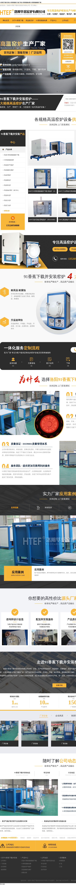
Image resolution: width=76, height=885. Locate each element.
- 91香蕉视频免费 (26, 863)
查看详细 (59, 685)
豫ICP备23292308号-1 (62, 880)
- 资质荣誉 (3, 869)
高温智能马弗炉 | (69, 105)
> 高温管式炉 (7, 185)
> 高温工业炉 (7, 205)
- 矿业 (60, 863)
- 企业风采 (3, 866)
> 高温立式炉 (7, 200)
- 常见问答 (43, 863)
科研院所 (48, 508)
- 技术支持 (43, 869)
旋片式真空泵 (45, 838)
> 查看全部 (6, 211)
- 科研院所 (61, 860)
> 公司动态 (44, 858)
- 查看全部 (24, 872)
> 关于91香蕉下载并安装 (8, 858)
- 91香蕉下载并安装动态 (47, 860)
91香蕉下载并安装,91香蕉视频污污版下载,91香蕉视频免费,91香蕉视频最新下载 (20, 2)
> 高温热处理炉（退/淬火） (11, 190)
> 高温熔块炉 (7, 180)
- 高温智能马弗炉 (26, 869)
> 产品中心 (24, 858)
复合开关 (36, 838)
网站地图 (2, 884)
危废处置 (62, 838)
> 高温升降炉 (7, 175)
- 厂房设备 (3, 863)
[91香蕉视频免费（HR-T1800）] (51, 148)
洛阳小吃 (54, 838)
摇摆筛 (29, 838)
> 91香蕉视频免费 (8, 160)
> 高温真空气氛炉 (8, 165)
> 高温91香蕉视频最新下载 (11, 155)
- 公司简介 (3, 860)
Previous (3, 61)
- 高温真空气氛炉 (26, 866)
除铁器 (22, 838)
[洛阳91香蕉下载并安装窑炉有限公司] (23, 13)
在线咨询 (68, 61)
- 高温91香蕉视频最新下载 (29, 860)
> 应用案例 (62, 858)
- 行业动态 (43, 866)
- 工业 (60, 866)
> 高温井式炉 (7, 195)
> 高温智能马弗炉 (8, 170)
